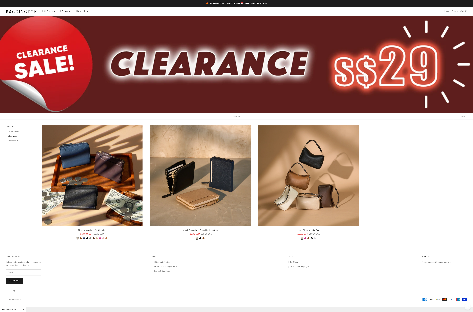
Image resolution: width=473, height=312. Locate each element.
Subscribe (14, 281)
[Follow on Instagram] (13, 291)
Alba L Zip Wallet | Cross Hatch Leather (200, 230)
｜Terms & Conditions (161, 271)
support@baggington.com (439, 262)
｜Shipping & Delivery (162, 262)
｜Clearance (65, 11)
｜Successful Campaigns (298, 266)
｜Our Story (292, 262)
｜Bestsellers (81, 11)
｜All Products (48, 11)
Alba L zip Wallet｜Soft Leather (92, 230)
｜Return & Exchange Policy (164, 266)
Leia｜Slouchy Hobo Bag (308, 230)
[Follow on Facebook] (7, 291)
